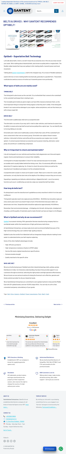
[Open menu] (4, 11)
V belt (47, 294)
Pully (39, 294)
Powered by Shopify (8, 448)
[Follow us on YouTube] (11, 441)
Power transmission (32, 294)
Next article (57, 304)
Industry (16, 294)
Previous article (10, 304)
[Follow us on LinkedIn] (14, 441)
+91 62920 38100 (11, 416)
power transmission (19, 72)
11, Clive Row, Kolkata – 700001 (15, 421)
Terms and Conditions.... (49, 407)
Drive (12, 294)
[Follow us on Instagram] (8, 441)
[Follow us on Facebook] (4, 441)
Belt (8, 294)
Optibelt (6, 221)
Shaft (43, 294)
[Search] (56, 11)
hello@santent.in (11, 419)
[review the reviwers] (15, 336)
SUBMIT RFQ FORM (58, 2)
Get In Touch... (7, 430)
